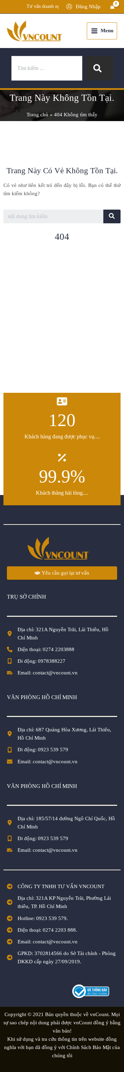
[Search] (99, 68)
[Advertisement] (62, 320)
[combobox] (46, 68)
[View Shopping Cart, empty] (112, 7)
